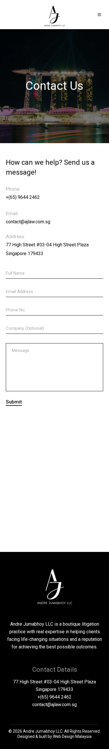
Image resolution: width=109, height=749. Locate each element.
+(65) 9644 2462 (23, 197)
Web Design (63, 736)
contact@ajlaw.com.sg (28, 221)
